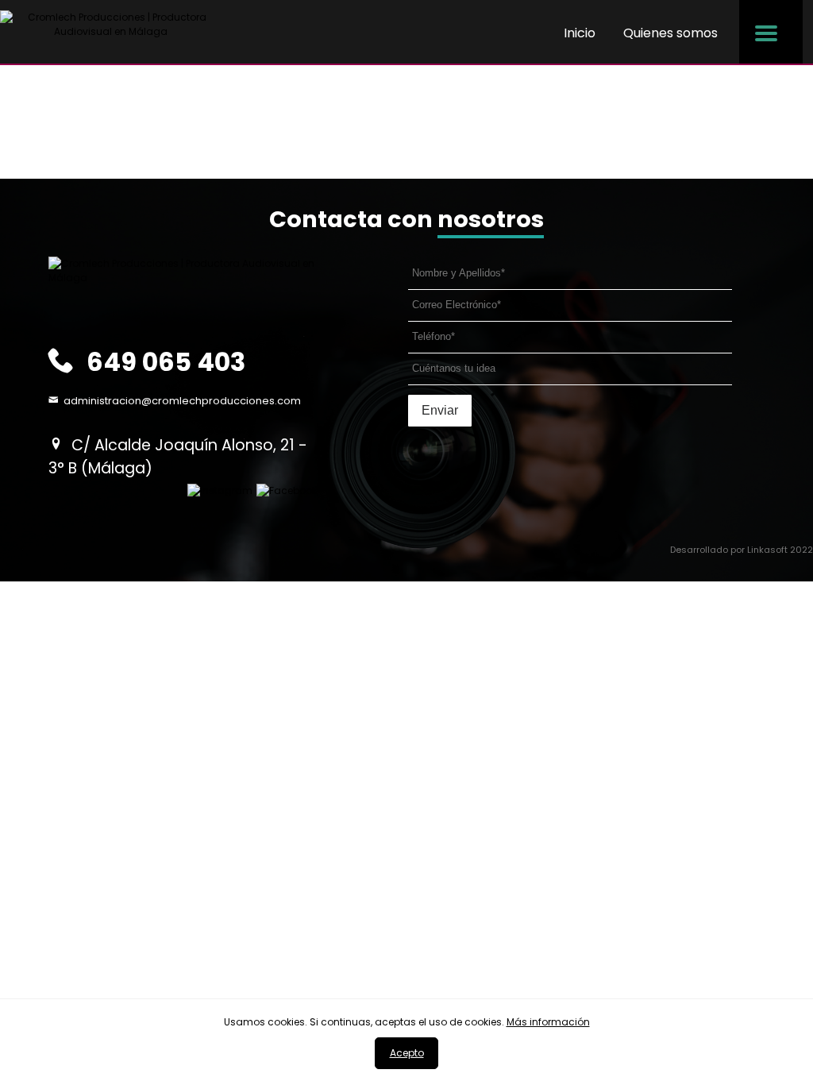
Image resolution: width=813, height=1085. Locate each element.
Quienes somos (670, 33)
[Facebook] (286, 490)
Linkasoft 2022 (780, 549)
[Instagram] (219, 490)
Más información (548, 1022)
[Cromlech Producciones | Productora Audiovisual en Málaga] (111, 31)
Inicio (579, 33)
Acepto (407, 1053)
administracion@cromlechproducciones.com (182, 400)
